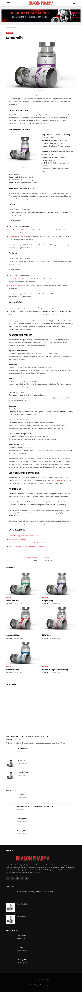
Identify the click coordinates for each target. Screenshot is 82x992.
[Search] (74, 3)
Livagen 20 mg (47, 601)
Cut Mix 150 (20, 794)
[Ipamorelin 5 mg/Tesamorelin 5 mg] (59, 653)
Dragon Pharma (39, 985)
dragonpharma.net (56, 480)
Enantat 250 (13, 236)
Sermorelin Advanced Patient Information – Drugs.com (28, 546)
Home (7, 27)
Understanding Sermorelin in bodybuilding (24, 536)
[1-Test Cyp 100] (10, 821)
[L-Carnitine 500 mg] (23, 618)
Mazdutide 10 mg (12, 601)
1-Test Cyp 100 (21, 819)
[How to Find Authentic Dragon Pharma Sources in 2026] (41, 710)
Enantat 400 (24, 236)
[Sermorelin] (41, 65)
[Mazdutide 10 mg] (23, 584)
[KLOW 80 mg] (59, 618)
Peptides (9, 32)
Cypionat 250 (21, 935)
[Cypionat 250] (10, 938)
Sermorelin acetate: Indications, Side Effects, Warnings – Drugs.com (33, 543)
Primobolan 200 (27, 279)
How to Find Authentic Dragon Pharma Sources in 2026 (27, 736)
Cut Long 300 (21, 831)
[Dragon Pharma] (41, 3)
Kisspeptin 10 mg (12, 670)
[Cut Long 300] (10, 834)
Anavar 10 (12, 285)
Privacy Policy (44, 980)
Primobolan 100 (14, 279)
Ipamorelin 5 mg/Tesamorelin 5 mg (55, 670)
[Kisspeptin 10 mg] (23, 653)
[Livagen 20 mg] (59, 584)
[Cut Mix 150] (10, 797)
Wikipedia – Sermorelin (17, 539)
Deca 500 (20, 230)
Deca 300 (12, 230)
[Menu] (8, 3)
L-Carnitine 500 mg (13, 635)
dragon (9, 603)
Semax (35, 560)
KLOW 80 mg (46, 635)
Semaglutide (48, 560)
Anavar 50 (21, 285)
